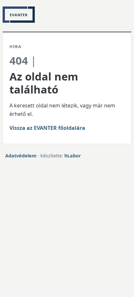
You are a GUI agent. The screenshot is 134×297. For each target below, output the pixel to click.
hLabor (72, 156)
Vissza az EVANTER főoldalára (47, 127)
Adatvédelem (20, 156)
